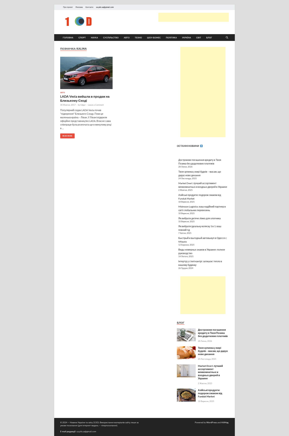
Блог (209, 37)
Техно (138, 37)
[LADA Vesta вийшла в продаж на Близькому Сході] (86, 74)
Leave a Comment (96, 105)
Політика (171, 37)
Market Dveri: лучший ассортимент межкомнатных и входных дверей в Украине (210, 372)
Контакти (89, 7)
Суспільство (111, 37)
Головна (68, 37)
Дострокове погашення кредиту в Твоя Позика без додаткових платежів (213, 332)
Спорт (82, 37)
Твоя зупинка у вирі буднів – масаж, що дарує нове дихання (213, 351)
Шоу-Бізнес (154, 37)
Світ (198, 37)
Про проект (68, 7)
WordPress (211, 422)
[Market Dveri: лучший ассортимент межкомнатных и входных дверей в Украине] (186, 366)
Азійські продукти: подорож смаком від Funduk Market (210, 393)
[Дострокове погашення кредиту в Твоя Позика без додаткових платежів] (186, 330)
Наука (94, 37)
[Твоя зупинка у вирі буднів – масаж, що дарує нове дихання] (186, 348)
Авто (127, 37)
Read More (66, 135)
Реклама (79, 7)
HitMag (224, 422)
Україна (186, 37)
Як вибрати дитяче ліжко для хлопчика (199, 218)
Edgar (83, 105)
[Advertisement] (193, 17)
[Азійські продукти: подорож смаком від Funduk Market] (186, 390)
